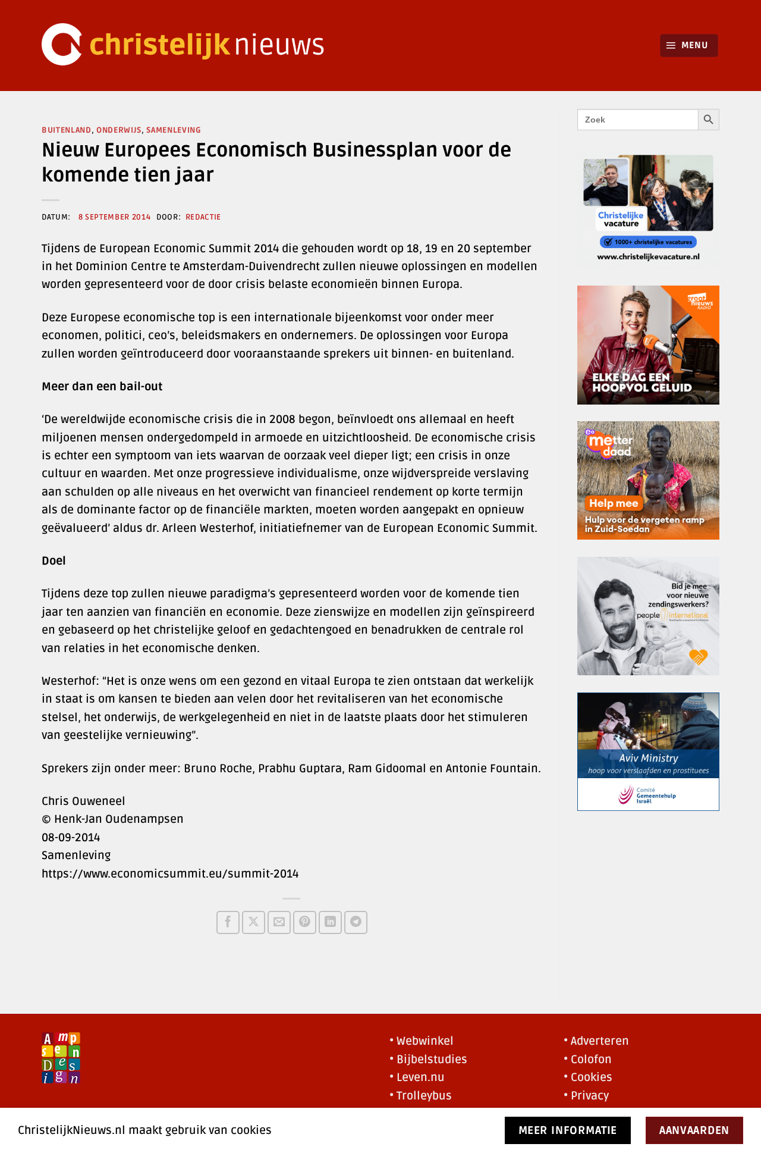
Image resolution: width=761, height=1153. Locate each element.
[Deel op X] (253, 922)
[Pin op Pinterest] (304, 922)
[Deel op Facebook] (228, 922)
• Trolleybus (420, 1096)
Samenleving (173, 130)
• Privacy (586, 1096)
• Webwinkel (421, 1041)
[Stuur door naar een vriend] (279, 922)
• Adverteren (596, 1041)
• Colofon (588, 1059)
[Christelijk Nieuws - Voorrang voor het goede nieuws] (190, 45)
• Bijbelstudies (428, 1059)
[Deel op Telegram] (355, 922)
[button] (689, 45)
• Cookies (588, 1077)
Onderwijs (118, 130)
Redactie (203, 217)
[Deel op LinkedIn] (330, 922)
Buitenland (67, 130)
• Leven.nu (417, 1077)
